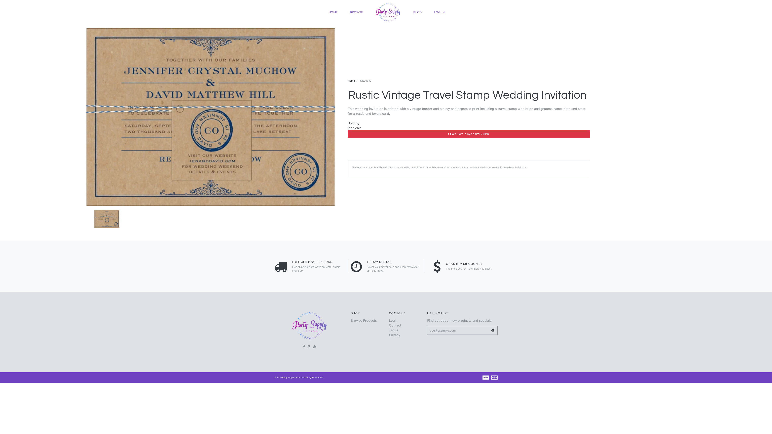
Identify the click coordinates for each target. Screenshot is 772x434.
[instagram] (309, 347)
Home (333, 12)
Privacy (394, 335)
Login (393, 320)
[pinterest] (314, 347)
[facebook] (304, 347)
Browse (356, 12)
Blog (417, 12)
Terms (393, 330)
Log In (439, 12)
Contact (395, 325)
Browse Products (364, 320)
